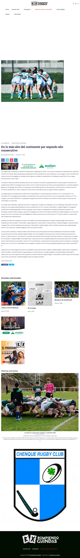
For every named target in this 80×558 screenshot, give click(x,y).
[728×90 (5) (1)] (29, 169)
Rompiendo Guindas (35, 555)
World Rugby (61, 9)
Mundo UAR (15, 9)
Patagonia (27, 9)
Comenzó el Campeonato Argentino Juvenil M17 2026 (40, 433)
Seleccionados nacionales (43, 9)
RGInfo (7, 14)
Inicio (7, 9)
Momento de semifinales (63, 300)
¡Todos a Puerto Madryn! (10, 308)
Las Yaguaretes (5, 143)
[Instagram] (75, 3)
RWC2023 (17, 14)
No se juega (32, 308)
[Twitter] (78, 3)
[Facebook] (73, 3)
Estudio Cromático (55, 555)
